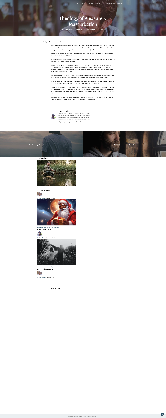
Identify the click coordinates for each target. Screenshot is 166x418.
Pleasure (90, 13)
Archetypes (40, 227)
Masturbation (77, 13)
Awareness (40, 267)
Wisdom (49, 188)
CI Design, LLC (95, 416)
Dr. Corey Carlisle (67, 29)
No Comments (91, 29)
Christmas (46, 227)
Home (40, 42)
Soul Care (44, 188)
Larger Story (52, 227)
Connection (46, 267)
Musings (84, 13)
